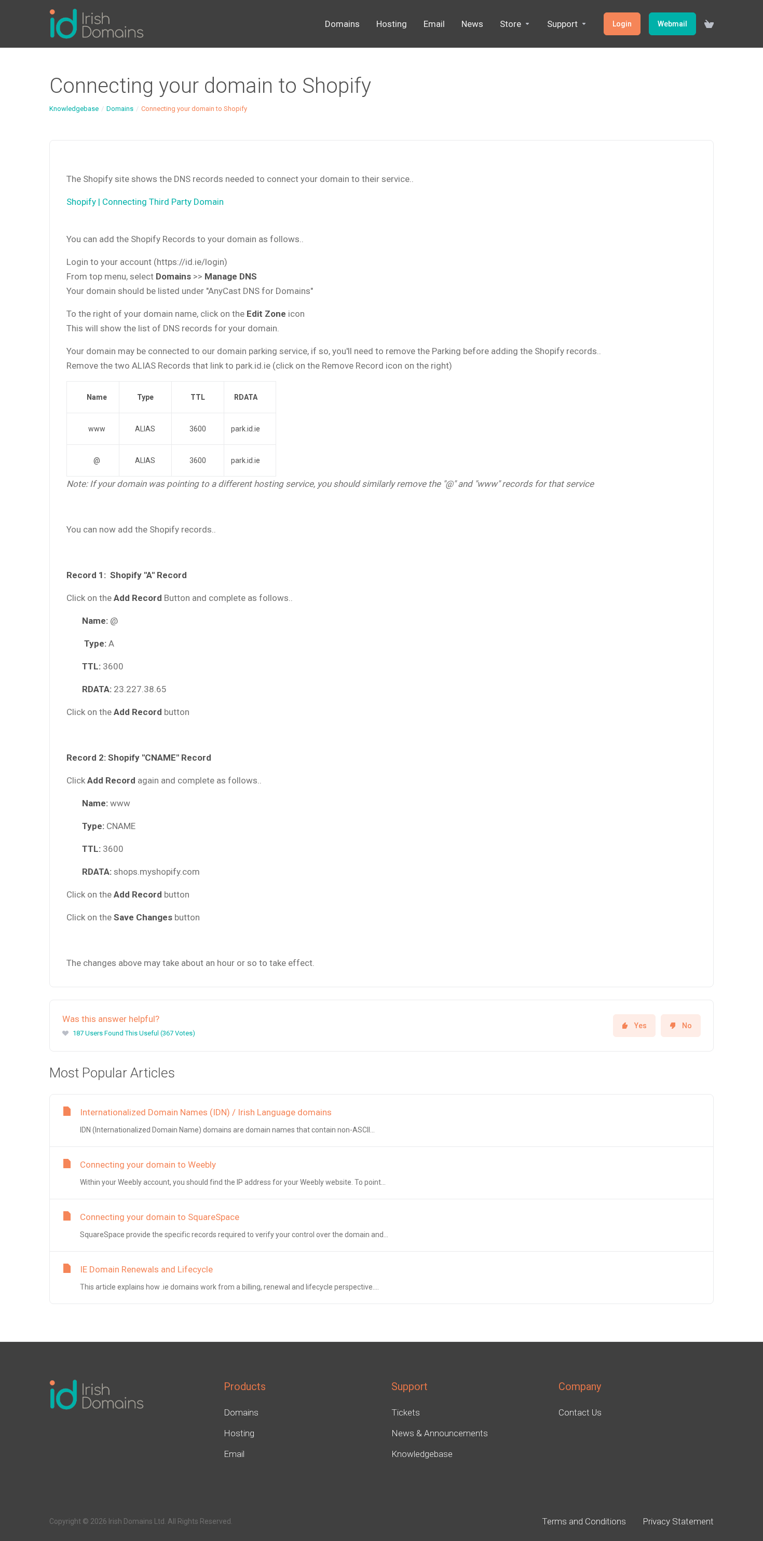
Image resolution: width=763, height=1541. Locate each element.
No (687, 1025)
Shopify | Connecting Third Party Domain (145, 202)
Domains (119, 109)
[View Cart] (709, 24)
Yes (640, 1025)
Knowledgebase (74, 109)
